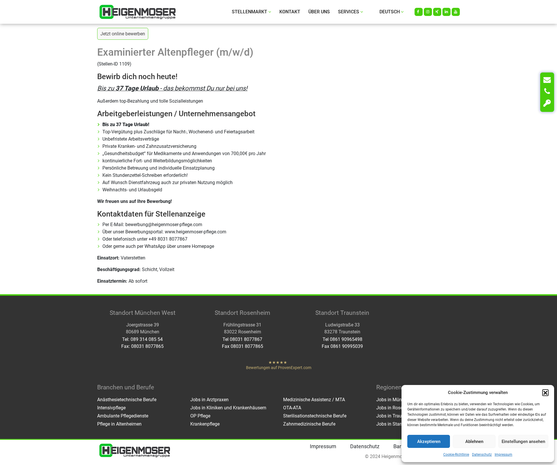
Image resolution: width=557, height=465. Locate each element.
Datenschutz (482, 455)
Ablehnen (474, 441)
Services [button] (348, 11)
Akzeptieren (428, 441)
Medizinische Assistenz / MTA (314, 399)
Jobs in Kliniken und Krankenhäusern (228, 407)
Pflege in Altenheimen (119, 424)
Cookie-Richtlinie (456, 455)
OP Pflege (200, 416)
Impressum (503, 455)
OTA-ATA (292, 407)
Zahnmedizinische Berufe (309, 424)
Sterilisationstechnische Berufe (314, 416)
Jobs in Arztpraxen (209, 399)
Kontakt (289, 11)
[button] (545, 392)
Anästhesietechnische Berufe (126, 399)
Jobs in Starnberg (394, 424)
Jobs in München (394, 399)
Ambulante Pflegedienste (122, 416)
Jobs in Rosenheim (395, 407)
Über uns (319, 11)
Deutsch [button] (389, 11)
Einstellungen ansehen (523, 441)
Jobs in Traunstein (395, 416)
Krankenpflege (205, 424)
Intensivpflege (111, 407)
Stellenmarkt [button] (249, 11)
